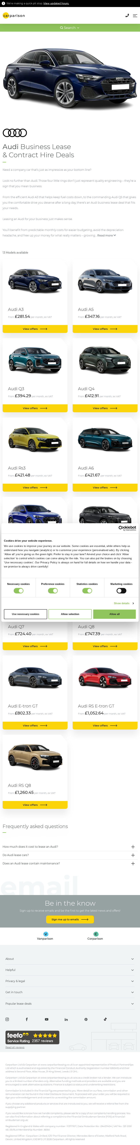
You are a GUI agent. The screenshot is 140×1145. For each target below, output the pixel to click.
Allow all (114, 614)
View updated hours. (56, 3)
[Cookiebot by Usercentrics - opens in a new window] (121, 528)
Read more (105, 235)
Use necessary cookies (25, 614)
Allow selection (70, 614)
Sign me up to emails (66, 919)
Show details (121, 603)
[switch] (53, 590)
